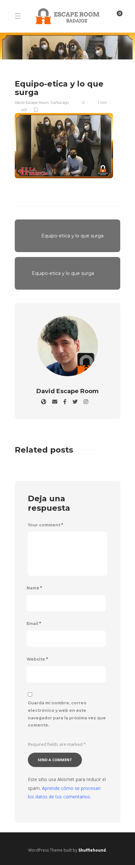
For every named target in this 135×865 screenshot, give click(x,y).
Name (34, 587)
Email (34, 623)
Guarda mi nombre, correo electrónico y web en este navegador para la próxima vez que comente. (67, 714)
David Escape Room (32, 102)
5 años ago (59, 102)
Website (37, 659)
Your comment (45, 524)
